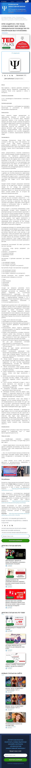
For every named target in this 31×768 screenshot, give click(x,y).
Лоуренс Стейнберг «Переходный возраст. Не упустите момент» (15, 665)
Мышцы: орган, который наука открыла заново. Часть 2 (14, 706)
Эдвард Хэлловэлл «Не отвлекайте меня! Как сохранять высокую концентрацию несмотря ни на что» (15, 582)
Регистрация (20, 1)
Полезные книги (20, 17)
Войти (12, 1)
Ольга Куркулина (10, 691)
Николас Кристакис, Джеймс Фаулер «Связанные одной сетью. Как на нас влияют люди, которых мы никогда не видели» (15, 603)
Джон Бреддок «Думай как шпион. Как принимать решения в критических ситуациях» (15, 562)
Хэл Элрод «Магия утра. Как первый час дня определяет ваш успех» (15, 647)
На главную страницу (6, 17)
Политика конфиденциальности (15, 763)
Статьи (13, 17)
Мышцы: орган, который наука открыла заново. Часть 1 (14, 689)
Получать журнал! (15, 540)
